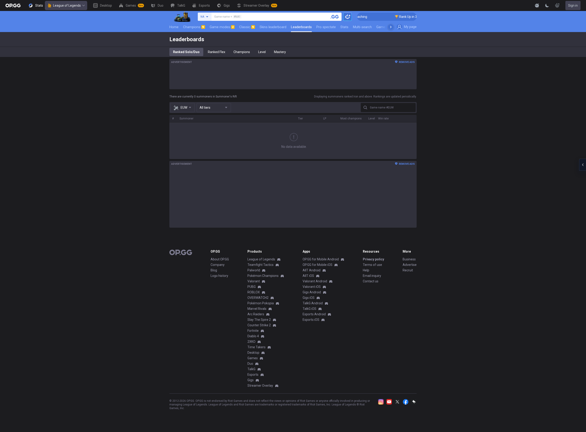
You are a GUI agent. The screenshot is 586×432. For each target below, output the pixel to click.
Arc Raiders (255, 314)
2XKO (251, 341)
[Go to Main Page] (13, 5)
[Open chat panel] (582, 165)
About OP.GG (220, 259)
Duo (250, 363)
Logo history (219, 276)
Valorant (253, 281)
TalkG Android (313, 303)
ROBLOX (253, 292)
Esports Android (314, 314)
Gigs (250, 380)
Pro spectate (326, 27)
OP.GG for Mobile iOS (317, 265)
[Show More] (537, 5)
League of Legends (67, 5)
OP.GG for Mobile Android (321, 259)
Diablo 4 (253, 336)
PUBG (251, 287)
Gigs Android (312, 292)
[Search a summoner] (335, 17)
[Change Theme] (547, 5)
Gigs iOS (309, 298)
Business (409, 259)
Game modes (222, 27)
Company (218, 265)
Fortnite (253, 330)
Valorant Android (315, 281)
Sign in (573, 5)
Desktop (253, 352)
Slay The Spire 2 (259, 319)
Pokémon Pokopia (260, 303)
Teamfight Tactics (260, 265)
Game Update (386, 27)
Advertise (410, 265)
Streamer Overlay (260, 385)
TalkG (251, 369)
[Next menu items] (391, 27)
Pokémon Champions (263, 276)
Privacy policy (373, 259)
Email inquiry (372, 276)
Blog (214, 270)
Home (174, 27)
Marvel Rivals (256, 308)
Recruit (408, 270)
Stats (344, 27)
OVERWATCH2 (258, 298)
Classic (246, 27)
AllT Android (311, 270)
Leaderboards (301, 27)
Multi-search (362, 27)
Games (252, 358)
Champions (193, 27)
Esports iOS (311, 319)
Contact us (370, 281)
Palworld (253, 270)
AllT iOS (308, 276)
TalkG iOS (309, 308)
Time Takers (256, 347)
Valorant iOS (312, 287)
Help (366, 270)
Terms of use (372, 265)
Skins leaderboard (273, 27)
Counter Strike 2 (259, 325)
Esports (252, 374)
